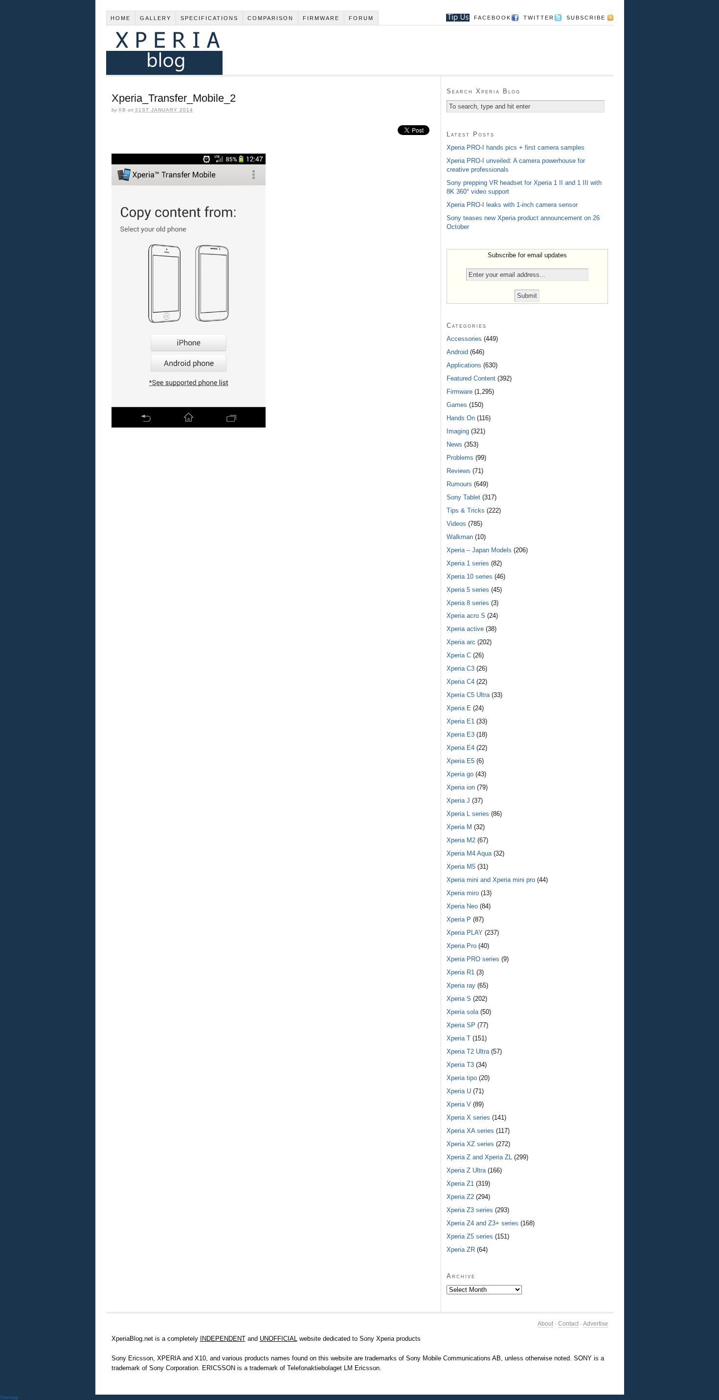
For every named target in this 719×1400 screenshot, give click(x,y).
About (545, 1323)
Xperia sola (462, 1012)
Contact (568, 1323)
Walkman (460, 537)
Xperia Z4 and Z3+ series (482, 1223)
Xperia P (459, 919)
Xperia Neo (462, 906)
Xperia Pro (461, 945)
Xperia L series (468, 813)
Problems (460, 457)
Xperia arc (461, 642)
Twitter (538, 18)
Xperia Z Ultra (466, 1170)
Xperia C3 (460, 668)
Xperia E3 (460, 734)
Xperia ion (461, 787)
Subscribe (586, 18)
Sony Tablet (463, 497)
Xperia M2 (461, 840)
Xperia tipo (462, 1078)
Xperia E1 (460, 721)
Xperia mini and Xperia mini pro (491, 879)
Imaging (458, 431)
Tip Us (454, 17)
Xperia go (460, 774)
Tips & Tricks (466, 510)
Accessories (464, 338)
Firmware (321, 18)
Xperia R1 (460, 972)
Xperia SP (461, 1025)
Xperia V (459, 1104)
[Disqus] (273, 569)
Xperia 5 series (468, 589)
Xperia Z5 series (470, 1236)
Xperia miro (463, 893)
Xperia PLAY (465, 932)
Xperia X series (468, 1117)
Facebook (492, 18)
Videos (456, 523)
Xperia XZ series (470, 1144)
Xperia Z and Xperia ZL (479, 1157)
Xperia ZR (461, 1249)
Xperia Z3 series (470, 1210)
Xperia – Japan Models (479, 550)
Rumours (459, 484)
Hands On (461, 418)
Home (121, 18)
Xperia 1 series (468, 563)
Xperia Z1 (460, 1183)
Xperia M (459, 827)
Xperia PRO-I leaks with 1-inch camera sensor (512, 204)
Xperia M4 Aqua (469, 853)
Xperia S (459, 998)
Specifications (209, 18)
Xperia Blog (346, 50)
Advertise (595, 1323)
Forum (361, 18)
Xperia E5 (460, 761)
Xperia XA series (470, 1130)
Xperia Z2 (460, 1196)
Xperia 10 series (470, 576)
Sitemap (9, 1397)
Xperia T (459, 1038)
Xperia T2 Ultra (468, 1051)
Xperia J (458, 800)
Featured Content (471, 378)
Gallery (155, 18)
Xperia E (459, 708)
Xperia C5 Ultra (468, 695)
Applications (464, 365)
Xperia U (459, 1091)
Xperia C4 (460, 681)
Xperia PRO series (473, 959)
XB (122, 110)
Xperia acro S (466, 615)
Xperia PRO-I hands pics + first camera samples (515, 147)
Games (457, 404)
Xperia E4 (460, 747)
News (454, 444)
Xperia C (459, 655)
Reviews (459, 470)
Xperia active (465, 628)
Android (457, 352)
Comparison (270, 18)
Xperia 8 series (468, 603)
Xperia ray (461, 985)
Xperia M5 (461, 866)
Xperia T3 (460, 1064)
